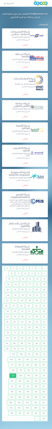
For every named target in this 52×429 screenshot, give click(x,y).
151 (11, 408)
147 (43, 408)
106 (11, 359)
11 (18, 273)
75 (30, 333)
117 (44, 375)
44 (36, 306)
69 (29, 327)
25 (44, 290)
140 (19, 397)
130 (19, 386)
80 (37, 338)
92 (37, 349)
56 (37, 316)
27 (30, 290)
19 (44, 284)
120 (20, 375)
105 (19, 359)
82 (22, 338)
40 (22, 300)
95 (15, 349)
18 (9, 279)
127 (44, 386)
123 (36, 381)
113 (36, 370)
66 (7, 322)
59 (15, 316)
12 (11, 273)
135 (20, 392)
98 (37, 354)
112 (44, 370)
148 (35, 408)
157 (44, 418)
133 (36, 392)
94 (22, 349)
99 (29, 354)
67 (44, 327)
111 (12, 365)
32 (37, 295)
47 (14, 306)
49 (44, 311)
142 (43, 402)
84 (7, 338)
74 (37, 333)
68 (37, 327)
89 (14, 343)
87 (29, 343)
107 (43, 365)
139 (27, 397)
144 (27, 402)
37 (44, 300)
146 (10, 402)
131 (12, 386)
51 (29, 311)
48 (6, 306)
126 (12, 381)
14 (37, 279)
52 (22, 311)
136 (12, 392)
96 (7, 349)
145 (18, 402)
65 (15, 322)
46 (21, 306)
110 (19, 365)
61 (44, 322)
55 (44, 316)
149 (27, 408)
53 (15, 311)
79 (44, 338)
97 (44, 354)
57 (30, 316)
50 (36, 311)
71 (15, 327)
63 (30, 322)
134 (27, 392)
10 (25, 273)
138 (36, 397)
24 (8, 284)
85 (44, 343)
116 (13, 370)
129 (27, 386)
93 (30, 349)
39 (30, 300)
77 (15, 333)
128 (36, 386)
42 (7, 300)
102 (43, 359)
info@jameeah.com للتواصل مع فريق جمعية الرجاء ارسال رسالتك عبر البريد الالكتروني (25, 15)
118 (36, 375)
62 (37, 322)
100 (21, 354)
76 (22, 333)
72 (8, 327)
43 (44, 306)
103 (35, 359)
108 (35, 365)
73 (44, 333)
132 (44, 392)
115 (21, 370)
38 (37, 300)
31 (44, 295)
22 (23, 284)
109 (27, 365)
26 (37, 290)
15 (30, 279)
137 (44, 397)
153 (36, 413)
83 (15, 338)
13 (44, 279)
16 (23, 279)
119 (28, 375)
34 (23, 295)
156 (12, 413)
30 (8, 290)
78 (8, 333)
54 (8, 311)
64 (22, 322)
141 (11, 397)
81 (29, 338)
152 (44, 413)
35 (15, 295)
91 (44, 349)
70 (22, 327)
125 (20, 381)
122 (44, 381)
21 (30, 284)
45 (29, 306)
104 (27, 359)
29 (15, 290)
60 (8, 316)
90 (7, 343)
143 (35, 402)
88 (22, 343)
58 (22, 316)
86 (37, 343)
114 (28, 370)
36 (8, 295)
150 (19, 408)
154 (27, 413)
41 (15, 300)
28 (22, 290)
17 (16, 279)
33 (30, 295)
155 (20, 413)
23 (16, 284)
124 (27, 381)
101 (13, 354)
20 (37, 284)
